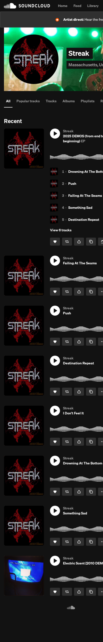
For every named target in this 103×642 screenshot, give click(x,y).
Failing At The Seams (85, 195)
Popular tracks (28, 101)
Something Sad (80, 207)
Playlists (87, 101)
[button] (55, 134)
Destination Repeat (83, 219)
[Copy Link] (91, 242)
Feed (77, 6)
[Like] (55, 242)
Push (72, 183)
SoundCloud (27, 6)
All (8, 101)
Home (63, 6)
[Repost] (67, 242)
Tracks (51, 101)
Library (92, 6)
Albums (68, 101)
